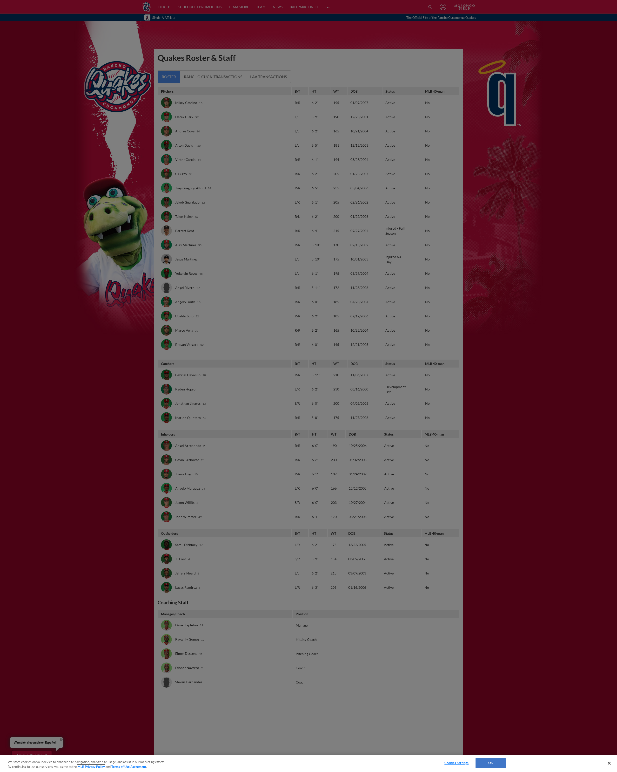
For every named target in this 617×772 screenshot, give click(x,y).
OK (490, 763)
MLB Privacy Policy (91, 767)
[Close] (609, 763)
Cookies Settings (456, 763)
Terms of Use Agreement (128, 767)
